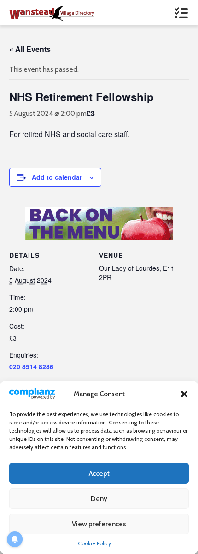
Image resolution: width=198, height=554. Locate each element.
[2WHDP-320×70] (99, 222)
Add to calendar (57, 177)
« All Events (30, 49)
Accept (99, 473)
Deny (99, 499)
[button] (184, 394)
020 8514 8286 (31, 366)
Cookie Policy (94, 543)
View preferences (99, 524)
